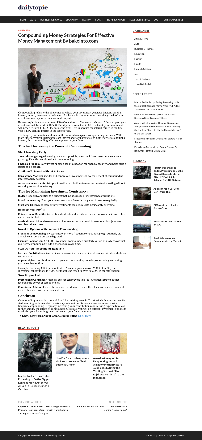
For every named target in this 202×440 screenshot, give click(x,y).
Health (99, 20)
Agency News (24, 30)
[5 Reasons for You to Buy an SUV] (142, 221)
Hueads (61, 435)
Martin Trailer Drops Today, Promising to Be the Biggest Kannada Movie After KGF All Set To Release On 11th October (34, 382)
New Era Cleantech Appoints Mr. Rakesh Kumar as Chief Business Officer (72, 361)
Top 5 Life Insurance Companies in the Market (167, 239)
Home (23, 20)
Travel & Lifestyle (139, 20)
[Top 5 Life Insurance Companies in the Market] (142, 238)
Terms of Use (163, 435)
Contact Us (150, 435)
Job (156, 20)
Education (72, 20)
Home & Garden (116, 20)
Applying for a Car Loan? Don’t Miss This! (167, 190)
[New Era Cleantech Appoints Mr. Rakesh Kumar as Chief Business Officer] (72, 354)
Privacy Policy (177, 435)
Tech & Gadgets (171, 20)
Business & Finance (51, 20)
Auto (33, 20)
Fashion (86, 20)
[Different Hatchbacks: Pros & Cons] (142, 205)
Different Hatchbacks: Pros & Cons (165, 207)
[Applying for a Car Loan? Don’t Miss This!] (142, 188)
